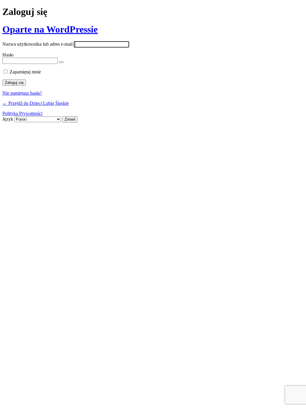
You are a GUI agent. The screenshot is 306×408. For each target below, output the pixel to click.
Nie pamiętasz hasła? (22, 93)
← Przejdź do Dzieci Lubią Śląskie (35, 103)
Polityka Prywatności (22, 113)
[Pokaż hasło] (61, 62)
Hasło (7, 54)
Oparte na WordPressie (50, 29)
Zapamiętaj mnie (25, 71)
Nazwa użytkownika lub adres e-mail (37, 44)
